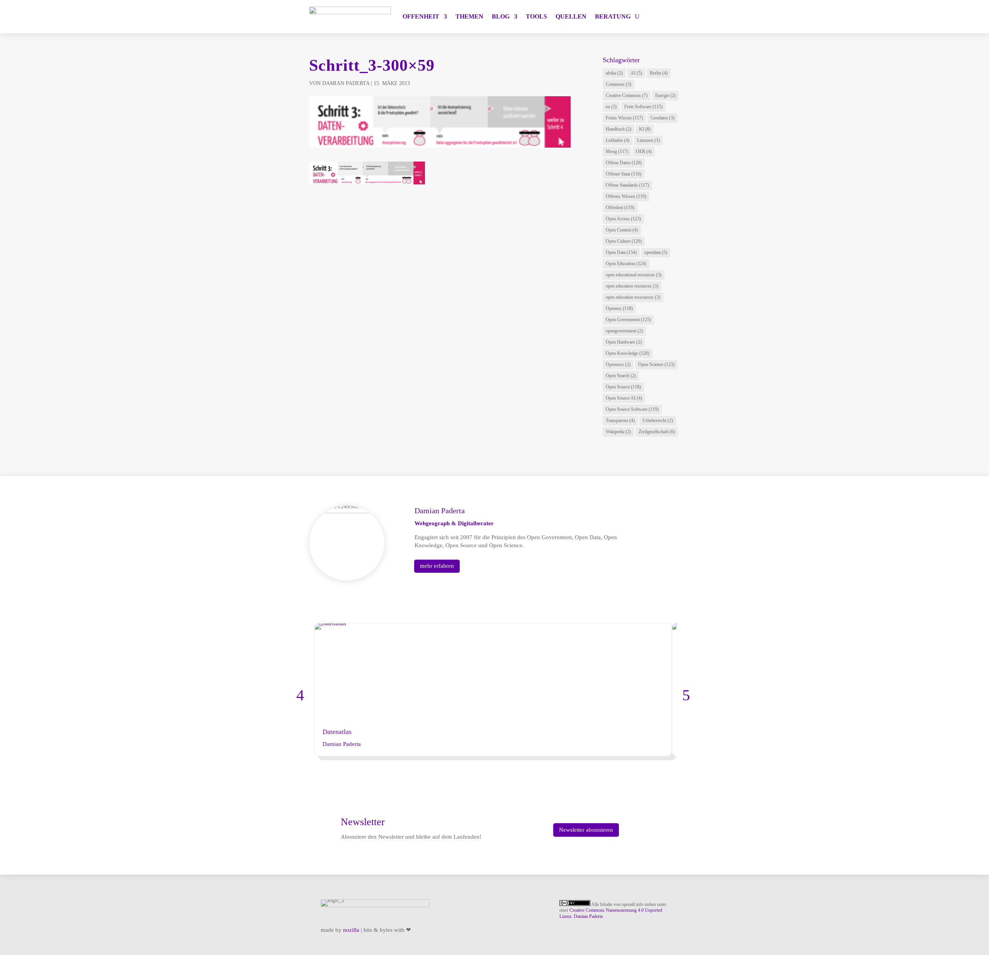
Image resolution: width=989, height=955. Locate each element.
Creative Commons (626, 95)
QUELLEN (571, 16)
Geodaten (663, 118)
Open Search (621, 375)
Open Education (626, 263)
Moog (617, 151)
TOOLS (536, 16)
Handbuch (618, 129)
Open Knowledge (627, 353)
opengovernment (624, 331)
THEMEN (469, 16)
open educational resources (633, 274)
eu (611, 106)
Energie (665, 95)
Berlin (659, 73)
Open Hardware (624, 342)
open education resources (632, 286)
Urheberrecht (657, 420)
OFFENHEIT (421, 16)
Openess (619, 308)
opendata (655, 252)
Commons (618, 84)
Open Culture (624, 241)
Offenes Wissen (626, 196)
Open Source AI (624, 398)
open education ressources (633, 297)
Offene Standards (627, 185)
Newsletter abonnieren (586, 830)
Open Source (623, 387)
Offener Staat (623, 174)
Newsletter (363, 821)
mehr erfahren (437, 566)
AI (636, 73)
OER (644, 151)
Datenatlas (337, 731)
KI (645, 129)
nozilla (351, 930)
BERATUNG (612, 16)
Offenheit (620, 207)
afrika (614, 73)
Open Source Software (632, 409)
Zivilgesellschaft (657, 431)
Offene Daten (624, 162)
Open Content (622, 230)
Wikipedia (618, 431)
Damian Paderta (345, 83)
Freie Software (643, 106)
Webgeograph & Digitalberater (454, 523)
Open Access (623, 218)
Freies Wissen (624, 118)
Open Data (621, 252)
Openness (618, 364)
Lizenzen (648, 140)
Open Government (628, 319)
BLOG (501, 16)
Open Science (656, 364)
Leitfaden (617, 140)
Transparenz (620, 420)
